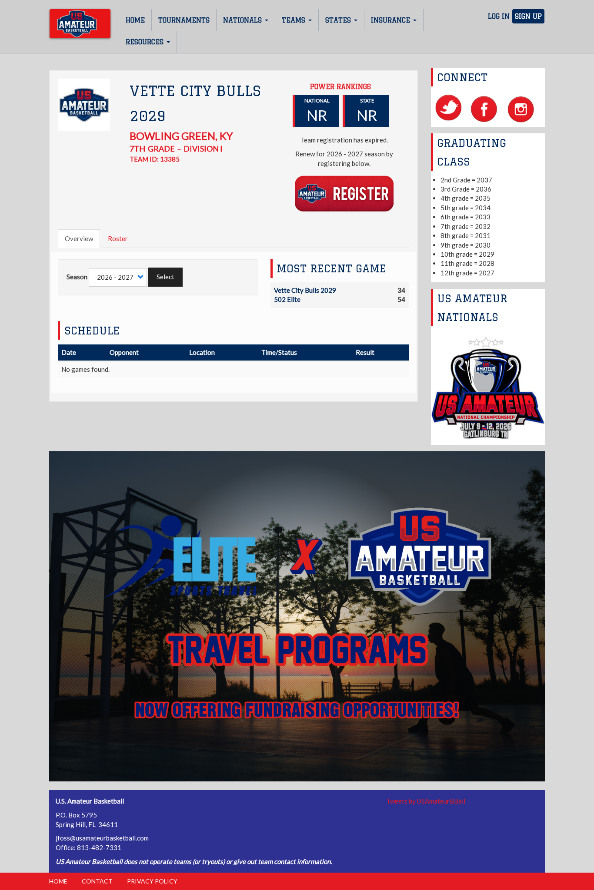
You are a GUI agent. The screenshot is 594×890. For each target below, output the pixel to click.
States (339, 20)
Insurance (391, 20)
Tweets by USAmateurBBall (425, 801)
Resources (146, 42)
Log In (499, 16)
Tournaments (184, 20)
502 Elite (287, 299)
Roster (118, 238)
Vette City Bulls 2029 (305, 290)
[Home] (80, 23)
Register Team (344, 193)
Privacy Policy (152, 881)
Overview (79, 238)
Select (165, 277)
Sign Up (528, 16)
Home (135, 20)
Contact (97, 881)
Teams (294, 20)
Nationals (243, 20)
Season (77, 277)
